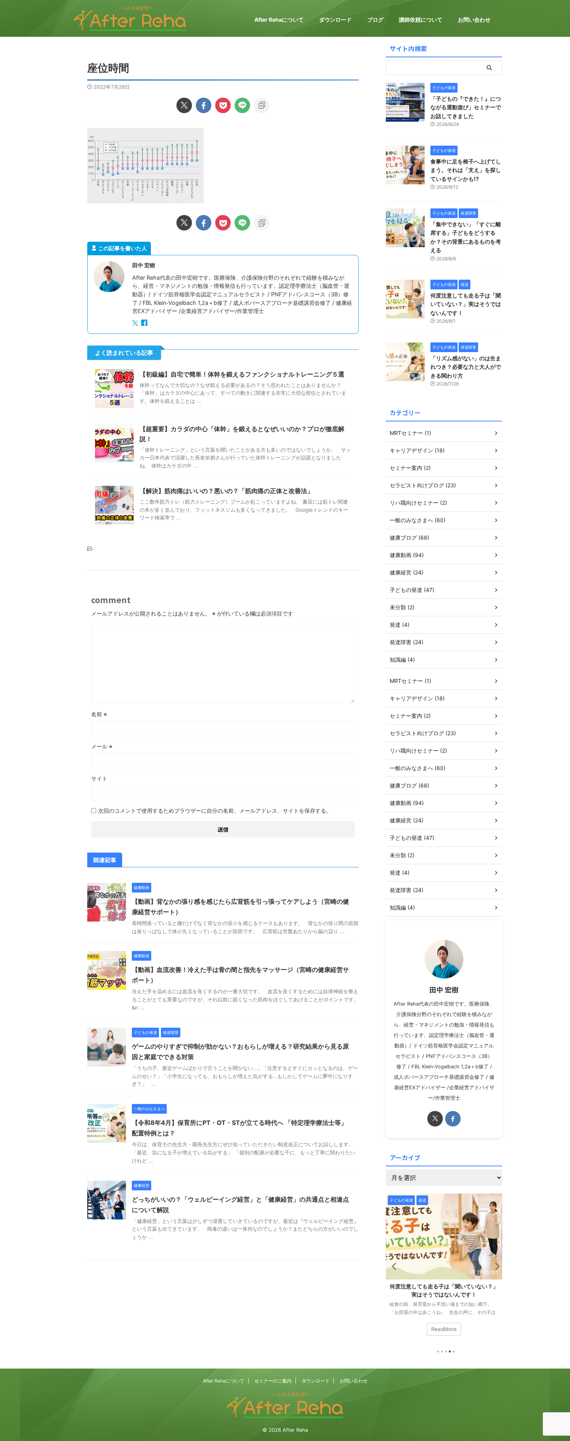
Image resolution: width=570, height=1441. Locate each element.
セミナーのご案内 (273, 1381)
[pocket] (223, 105)
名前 (99, 714)
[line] (242, 105)
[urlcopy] (261, 105)
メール (101, 746)
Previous (393, 1266)
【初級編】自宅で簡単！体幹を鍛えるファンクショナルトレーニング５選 (242, 374)
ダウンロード (335, 19)
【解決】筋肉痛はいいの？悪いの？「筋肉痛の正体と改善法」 (226, 491)
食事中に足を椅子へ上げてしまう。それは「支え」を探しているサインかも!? (465, 170)
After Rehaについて (279, 19)
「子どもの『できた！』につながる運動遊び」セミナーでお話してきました (465, 107)
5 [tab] (454, 1351)
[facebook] (203, 105)
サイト (99, 778)
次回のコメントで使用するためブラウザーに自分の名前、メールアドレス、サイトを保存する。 (215, 810)
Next (495, 1266)
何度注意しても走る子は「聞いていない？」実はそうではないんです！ (465, 304)
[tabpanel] (444, 1268)
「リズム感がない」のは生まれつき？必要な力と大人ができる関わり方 (465, 367)
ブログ (375, 19)
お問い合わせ (474, 19)
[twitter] (184, 105)
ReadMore (444, 1329)
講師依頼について (420, 19)
